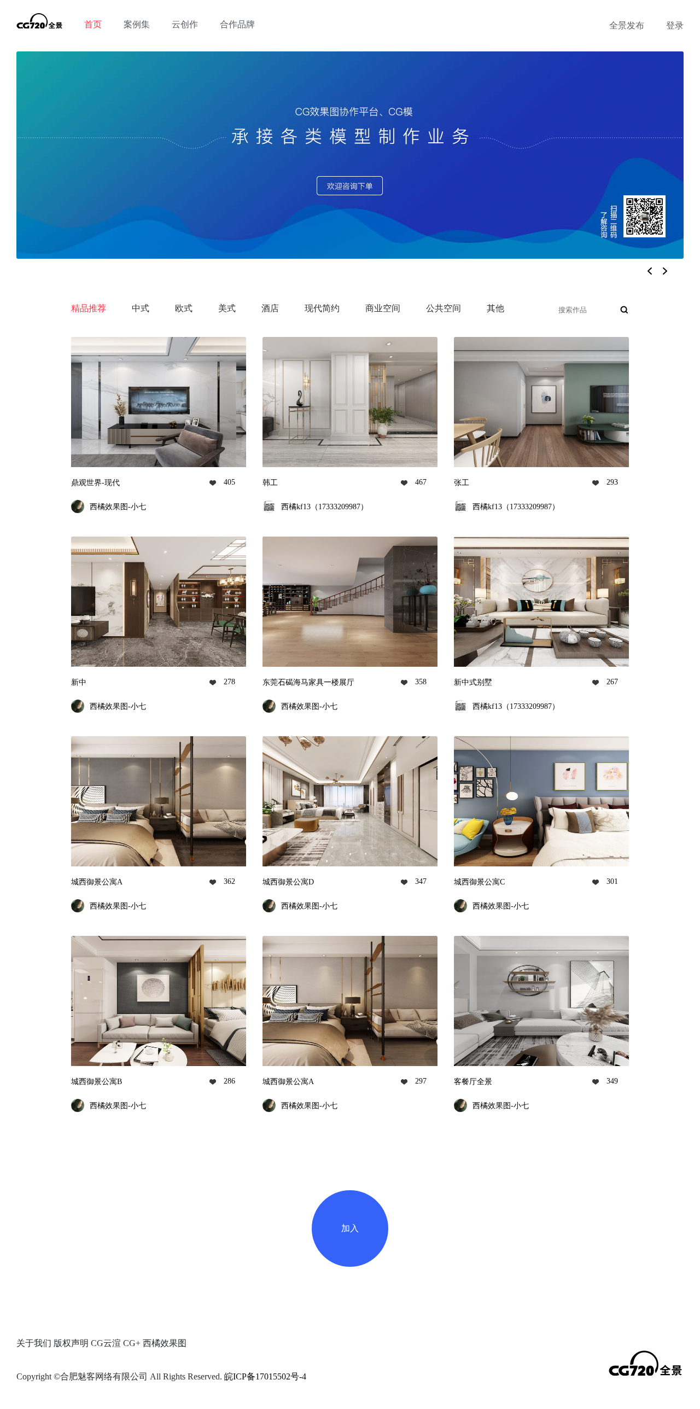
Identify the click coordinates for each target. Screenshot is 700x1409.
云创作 (185, 24)
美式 (227, 308)
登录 (675, 25)
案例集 (137, 24)
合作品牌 (237, 24)
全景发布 (626, 25)
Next (668, 273)
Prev (639, 273)
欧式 (183, 308)
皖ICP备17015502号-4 (265, 1376)
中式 (140, 308)
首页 (93, 24)
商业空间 (382, 308)
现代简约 (322, 308)
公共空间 (443, 308)
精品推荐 (88, 308)
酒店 (270, 308)
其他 (495, 308)
